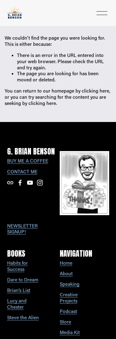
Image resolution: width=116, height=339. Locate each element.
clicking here (95, 91)
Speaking (69, 284)
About (66, 273)
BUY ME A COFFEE (27, 161)
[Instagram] (40, 183)
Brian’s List (18, 290)
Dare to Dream (22, 280)
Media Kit (70, 332)
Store (65, 322)
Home (66, 263)
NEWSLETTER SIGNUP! (22, 229)
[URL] (10, 183)
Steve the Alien (23, 317)
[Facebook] (20, 183)
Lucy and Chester (17, 304)
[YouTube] (30, 183)
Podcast (68, 311)
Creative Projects (69, 298)
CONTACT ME (22, 172)
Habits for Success (17, 266)
